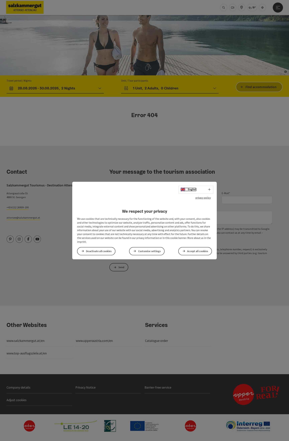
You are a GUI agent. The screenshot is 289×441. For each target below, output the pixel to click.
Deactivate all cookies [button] (99, 251)
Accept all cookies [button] (197, 251)
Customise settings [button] (149, 251)
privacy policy (203, 197)
